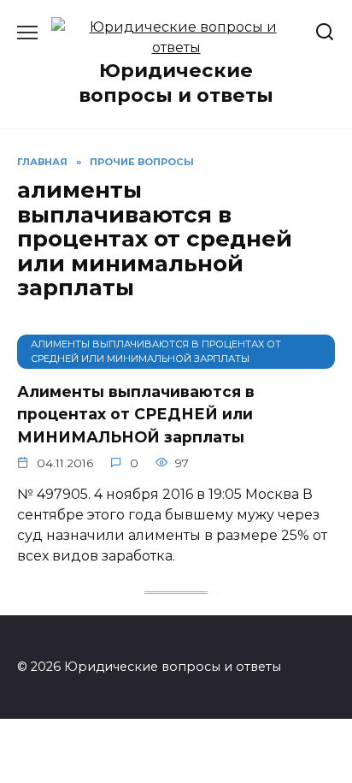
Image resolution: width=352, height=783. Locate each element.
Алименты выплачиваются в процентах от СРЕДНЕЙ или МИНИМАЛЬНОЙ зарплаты (136, 414)
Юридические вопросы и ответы (176, 82)
